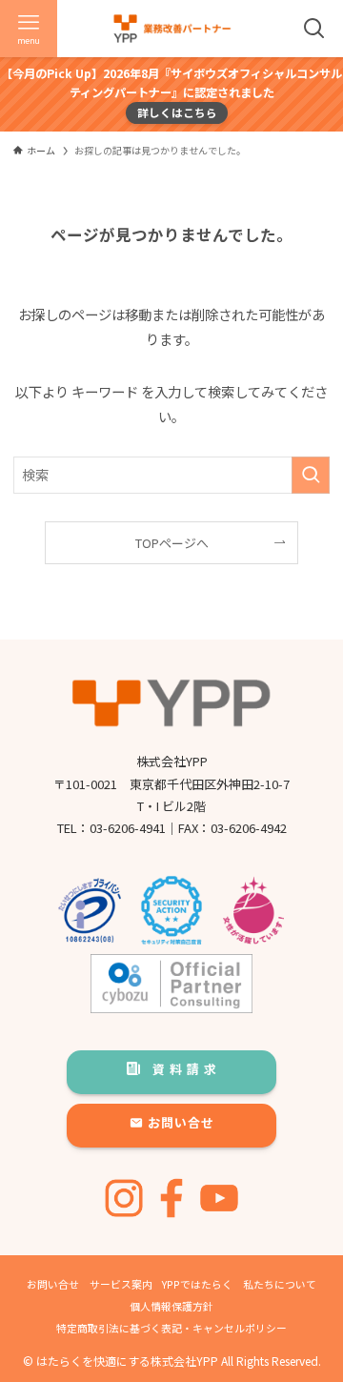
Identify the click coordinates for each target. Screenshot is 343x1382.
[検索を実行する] (311, 475)
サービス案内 (121, 1283)
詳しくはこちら (177, 112)
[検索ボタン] (314, 28)
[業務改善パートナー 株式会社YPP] (172, 28)
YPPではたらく (197, 1283)
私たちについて (279, 1283)
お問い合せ (53, 1283)
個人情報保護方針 (171, 1305)
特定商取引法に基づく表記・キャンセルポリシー (171, 1327)
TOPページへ (172, 543)
